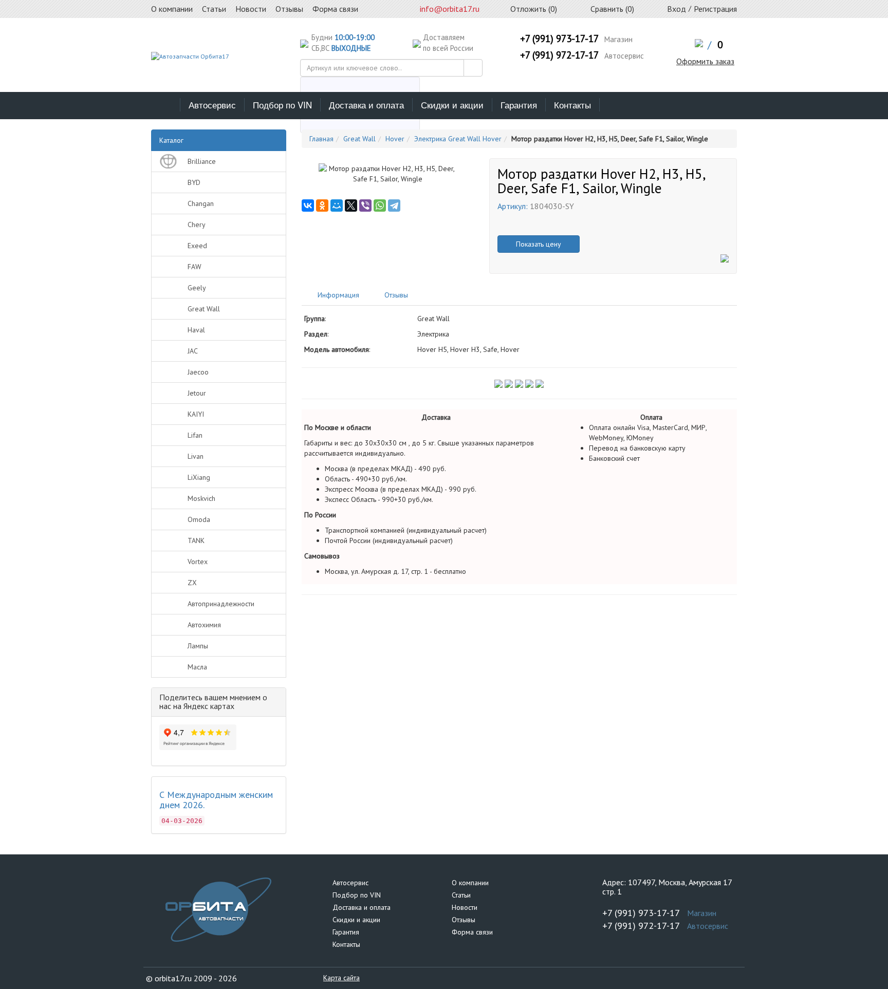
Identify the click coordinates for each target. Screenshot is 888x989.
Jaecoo (198, 372)
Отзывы (463, 919)
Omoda (199, 519)
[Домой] (165, 104)
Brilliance (202, 161)
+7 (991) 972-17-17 (559, 55)
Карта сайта (341, 977)
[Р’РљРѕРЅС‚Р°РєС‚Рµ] (308, 205)
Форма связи (472, 932)
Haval (196, 329)
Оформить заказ (705, 61)
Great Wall (204, 308)
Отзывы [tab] (395, 295)
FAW (194, 266)
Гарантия (519, 104)
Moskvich (201, 498)
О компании (470, 882)
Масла (197, 666)
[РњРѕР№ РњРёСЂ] (336, 205)
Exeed (197, 245)
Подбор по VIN (282, 104)
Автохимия (204, 624)
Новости (464, 907)
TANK (196, 540)
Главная (321, 138)
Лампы (198, 645)
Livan (195, 456)
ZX (192, 582)
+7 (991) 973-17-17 (559, 38)
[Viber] (365, 205)
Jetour (197, 393)
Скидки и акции (452, 104)
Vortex (198, 561)
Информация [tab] (337, 295)
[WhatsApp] (380, 205)
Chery (197, 224)
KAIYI (196, 414)
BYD (194, 182)
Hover (394, 138)
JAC (193, 351)
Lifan (195, 435)
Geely (197, 287)
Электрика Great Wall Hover (458, 138)
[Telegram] (394, 205)
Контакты (572, 104)
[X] (351, 205)
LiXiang (199, 477)
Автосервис (212, 104)
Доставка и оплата (366, 104)
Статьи (461, 895)
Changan (201, 203)
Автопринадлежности (221, 603)
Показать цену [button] (538, 244)
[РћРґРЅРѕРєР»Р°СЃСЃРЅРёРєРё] (322, 205)
